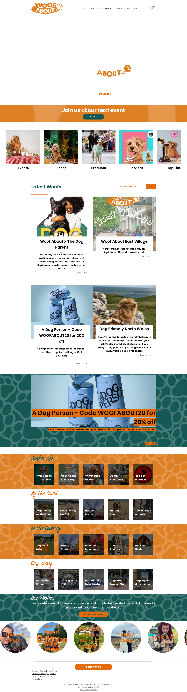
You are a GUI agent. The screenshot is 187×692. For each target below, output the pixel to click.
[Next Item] (180, 637)
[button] (62, 224)
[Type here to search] (151, 186)
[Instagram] (153, 8)
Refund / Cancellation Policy (44, 671)
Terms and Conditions (42, 676)
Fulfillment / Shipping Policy (44, 673)
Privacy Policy (37, 679)
